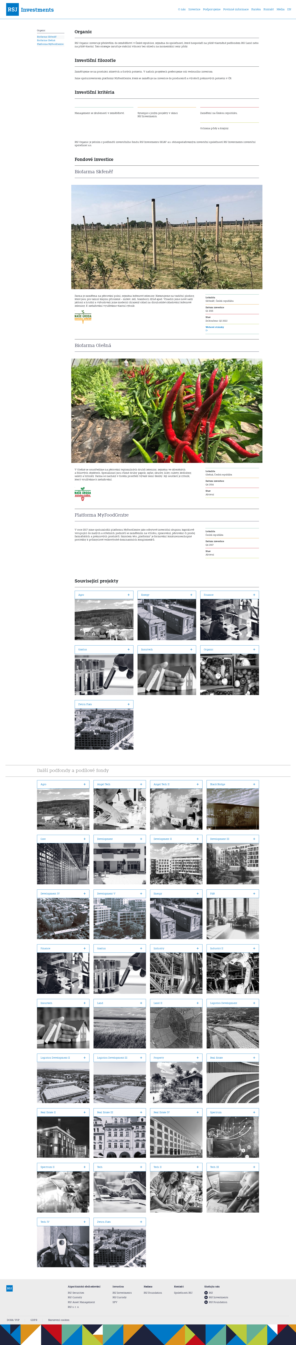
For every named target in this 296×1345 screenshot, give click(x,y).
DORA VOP (13, 1320)
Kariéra (256, 9)
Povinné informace (236, 9)
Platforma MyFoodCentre (50, 44)
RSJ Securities (76, 1292)
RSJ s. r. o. (73, 1307)
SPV (115, 1302)
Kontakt (268, 9)
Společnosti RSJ (183, 1292)
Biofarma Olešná (46, 40)
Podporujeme (211, 9)
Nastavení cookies (58, 1320)
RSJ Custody (75, 1297)
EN (289, 9)
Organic (41, 30)
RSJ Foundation (153, 1292)
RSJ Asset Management (81, 1302)
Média (281, 9)
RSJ (211, 1292)
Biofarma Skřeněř (47, 36)
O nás (182, 9)
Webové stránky (215, 327)
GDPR (33, 1320)
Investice (194, 9)
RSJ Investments (122, 1292)
